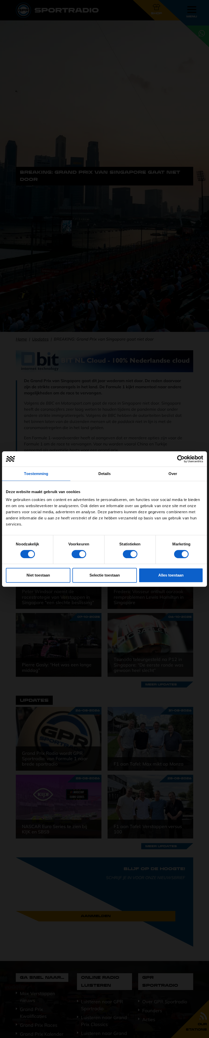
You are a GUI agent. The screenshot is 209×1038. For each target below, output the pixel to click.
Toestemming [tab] (36, 473)
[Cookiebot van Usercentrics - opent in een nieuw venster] (181, 459)
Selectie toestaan (104, 575)
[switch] (79, 554)
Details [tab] (104, 473)
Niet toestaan (38, 575)
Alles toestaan (171, 575)
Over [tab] (172, 473)
